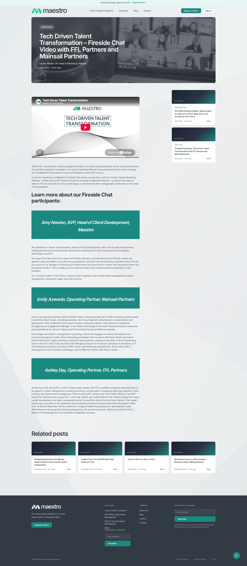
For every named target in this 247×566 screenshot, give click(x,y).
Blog (142, 514)
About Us (144, 510)
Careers (143, 518)
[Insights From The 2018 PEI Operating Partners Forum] (100, 457)
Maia (107, 528)
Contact (143, 522)
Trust (213, 559)
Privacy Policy (183, 559)
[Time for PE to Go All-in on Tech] (147, 457)
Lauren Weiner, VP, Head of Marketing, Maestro (63, 63)
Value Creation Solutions (116, 510)
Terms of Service (200, 559)
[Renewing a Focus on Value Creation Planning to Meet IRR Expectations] (193, 457)
